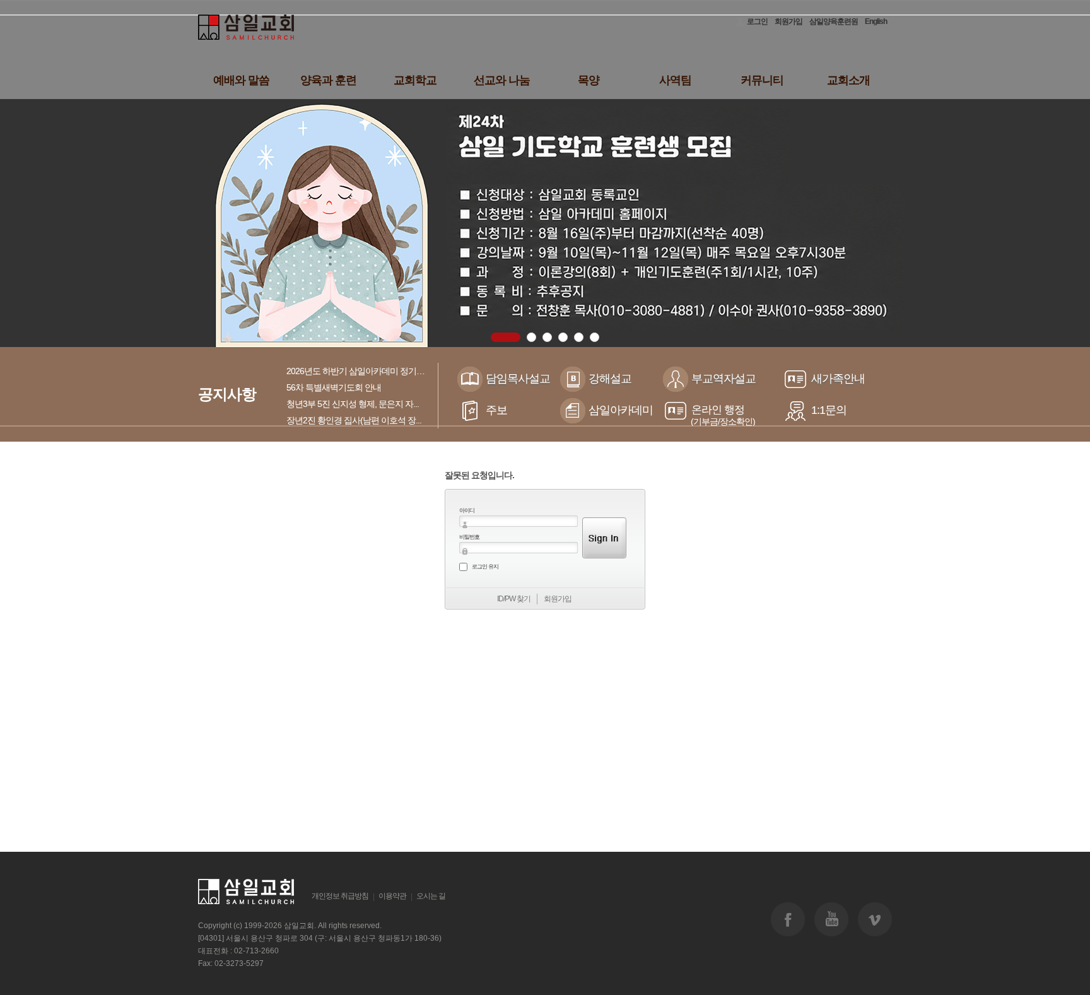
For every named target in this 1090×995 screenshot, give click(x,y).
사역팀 (675, 80)
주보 (496, 410)
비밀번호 (469, 537)
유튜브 (831, 919)
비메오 (875, 919)
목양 (588, 80)
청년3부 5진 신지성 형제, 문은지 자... (352, 404)
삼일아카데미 (621, 410)
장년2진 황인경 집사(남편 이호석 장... (353, 420)
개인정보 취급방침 (340, 896)
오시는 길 (430, 896)
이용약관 (392, 896)
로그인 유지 (485, 566)
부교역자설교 (723, 378)
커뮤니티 (762, 80)
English (876, 21)
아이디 (466, 510)
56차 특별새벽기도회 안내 (333, 387)
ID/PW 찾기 (513, 598)
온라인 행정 (723, 415)
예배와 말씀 (241, 80)
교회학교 (415, 80)
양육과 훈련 (328, 80)
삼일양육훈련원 (833, 21)
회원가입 (788, 21)
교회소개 (848, 80)
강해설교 (610, 378)
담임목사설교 (518, 378)
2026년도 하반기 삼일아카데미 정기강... (358, 371)
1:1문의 (829, 410)
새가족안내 (838, 378)
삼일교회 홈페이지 (247, 27)
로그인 (757, 21)
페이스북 (788, 919)
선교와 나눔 (502, 80)
